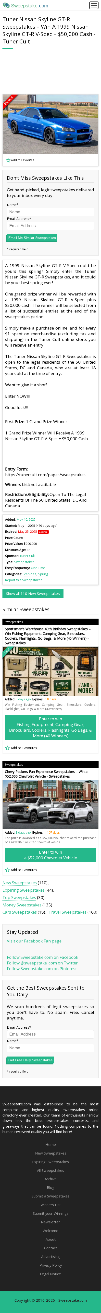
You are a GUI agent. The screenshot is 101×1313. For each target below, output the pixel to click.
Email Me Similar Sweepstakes (32, 238)
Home (50, 1144)
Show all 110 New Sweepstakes (33, 593)
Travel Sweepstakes (68, 912)
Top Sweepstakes (19, 897)
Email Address (18, 218)
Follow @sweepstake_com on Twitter (42, 963)
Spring (43, 574)
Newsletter (50, 1221)
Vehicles (30, 574)
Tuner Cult (27, 555)
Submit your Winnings (50, 1213)
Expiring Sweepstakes (23, 890)
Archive (51, 1178)
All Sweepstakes (50, 1170)
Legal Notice (50, 1273)
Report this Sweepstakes (23, 580)
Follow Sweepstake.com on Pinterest (42, 968)
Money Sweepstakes (21, 905)
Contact (50, 1247)
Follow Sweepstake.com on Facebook (42, 957)
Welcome (50, 1230)
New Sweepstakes (19, 882)
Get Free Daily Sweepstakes (30, 1060)
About (51, 1239)
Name (12, 204)
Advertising (50, 1256)
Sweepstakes (24, 562)
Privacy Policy (50, 1265)
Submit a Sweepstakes (50, 1196)
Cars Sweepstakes (19, 912)
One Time (38, 568)
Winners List (50, 1204)
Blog (50, 1187)
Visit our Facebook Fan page (34, 941)
